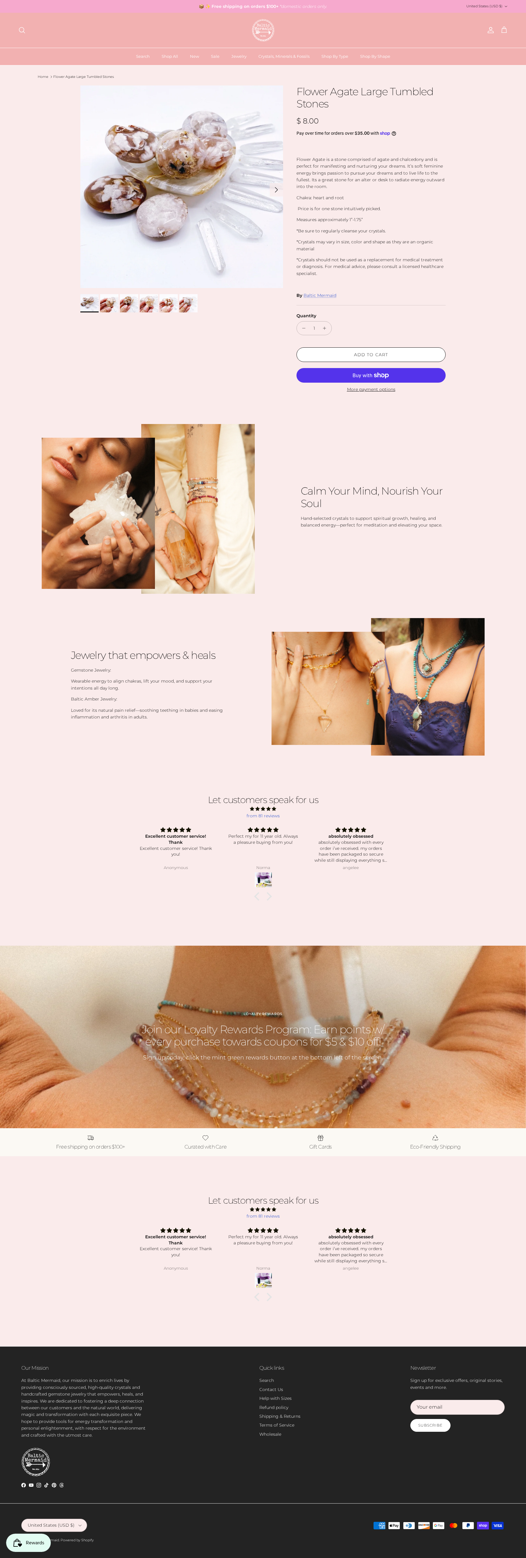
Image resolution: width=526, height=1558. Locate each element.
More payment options (371, 389)
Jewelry (239, 56)
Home (43, 77)
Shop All (170, 56)
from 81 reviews (263, 816)
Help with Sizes (275, 1398)
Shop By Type (334, 56)
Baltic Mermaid (319, 295)
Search (143, 56)
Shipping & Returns (279, 1416)
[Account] (489, 30)
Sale (215, 56)
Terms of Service (276, 1425)
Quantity (306, 315)
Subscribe (430, 1425)
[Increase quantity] (326, 328)
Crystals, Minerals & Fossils (284, 56)
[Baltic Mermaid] (263, 30)
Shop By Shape (375, 56)
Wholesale (270, 1434)
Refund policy (273, 1407)
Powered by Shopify (77, 1540)
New (194, 56)
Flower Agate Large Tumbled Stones (83, 77)
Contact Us (271, 1389)
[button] (258, 896)
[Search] (22, 30)
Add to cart (371, 354)
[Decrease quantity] (302, 328)
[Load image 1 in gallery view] (181, 186)
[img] (263, 808)
